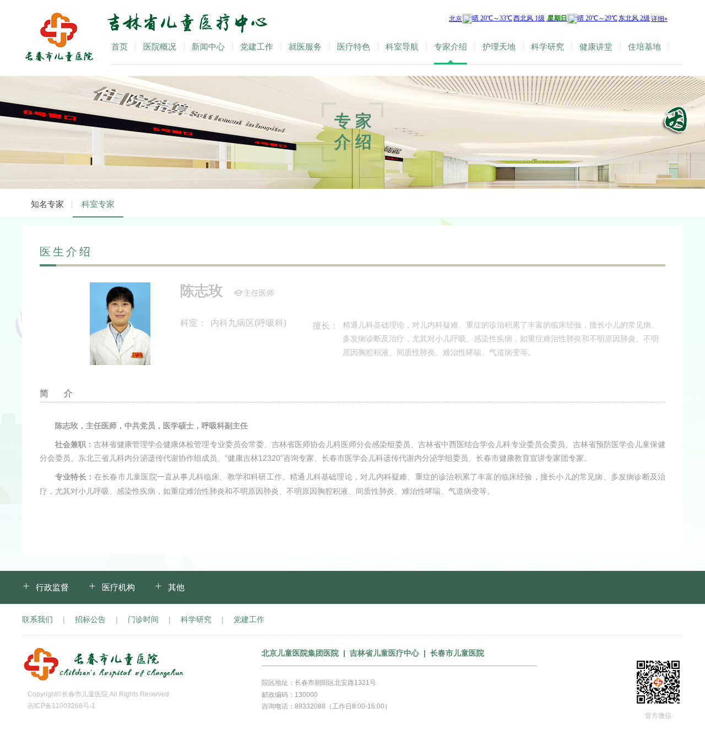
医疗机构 (118, 587)
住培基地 (644, 46)
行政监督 (52, 587)
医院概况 (159, 46)
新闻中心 (208, 46)
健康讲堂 (595, 46)
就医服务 (305, 46)
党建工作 (256, 46)
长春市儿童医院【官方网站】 (58, 38)
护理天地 (499, 46)
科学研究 (547, 46)
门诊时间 (143, 619)
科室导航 (402, 46)
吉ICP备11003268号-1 (61, 706)
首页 (119, 46)
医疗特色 (353, 46)
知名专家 (47, 204)
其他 (176, 587)
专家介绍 (450, 46)
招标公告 (90, 619)
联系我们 (37, 619)
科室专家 (98, 204)
